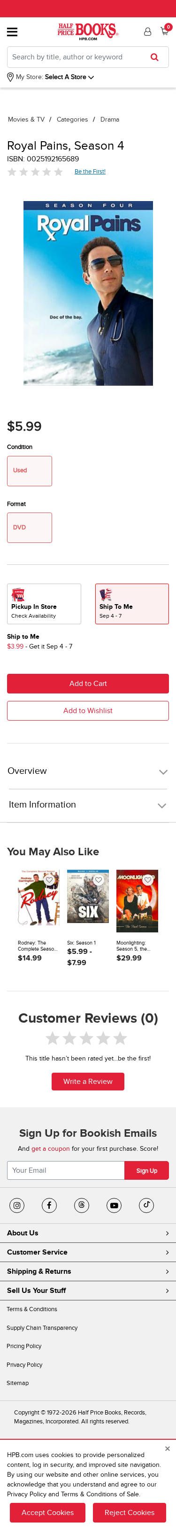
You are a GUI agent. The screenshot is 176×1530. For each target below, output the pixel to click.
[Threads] (81, 1205)
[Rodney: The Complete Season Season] (39, 901)
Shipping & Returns (39, 1271)
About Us (22, 1233)
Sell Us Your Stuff (36, 1290)
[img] (35, 171)
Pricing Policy (24, 1346)
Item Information (42, 804)
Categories (72, 119)
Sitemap (18, 1383)
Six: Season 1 (81, 943)
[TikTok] (146, 1205)
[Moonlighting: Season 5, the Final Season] (137, 901)
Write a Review (88, 1081)
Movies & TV (26, 119)
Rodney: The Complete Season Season (37, 946)
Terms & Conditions (32, 1309)
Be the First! (90, 171)
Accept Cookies (48, 1512)
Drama (109, 119)
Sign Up (147, 1171)
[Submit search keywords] (157, 57)
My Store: (28, 77)
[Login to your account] (146, 32)
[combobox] (88, 57)
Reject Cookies (129, 1512)
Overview (27, 771)
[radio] (44, 604)
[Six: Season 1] (88, 901)
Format (16, 504)
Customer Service (37, 1252)
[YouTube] (114, 1205)
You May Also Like (53, 852)
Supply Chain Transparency (42, 1328)
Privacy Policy (24, 1365)
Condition (19, 447)
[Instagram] (16, 1205)
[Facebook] (49, 1205)
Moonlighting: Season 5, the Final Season (131, 946)
